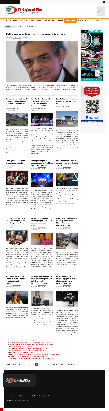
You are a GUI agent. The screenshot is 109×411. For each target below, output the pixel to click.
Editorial (14, 20)
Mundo (60, 20)
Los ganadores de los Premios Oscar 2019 (20, 346)
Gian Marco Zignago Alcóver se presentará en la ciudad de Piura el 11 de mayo (30, 342)
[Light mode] (104, 2)
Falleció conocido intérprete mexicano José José (35, 34)
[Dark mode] (107, 2)
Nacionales (49, 20)
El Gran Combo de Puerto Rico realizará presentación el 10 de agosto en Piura (17, 220)
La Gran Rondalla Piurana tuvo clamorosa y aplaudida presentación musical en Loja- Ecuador (34, 354)
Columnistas (97, 20)
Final (62, 364)
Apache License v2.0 (44, 398)
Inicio (6, 21)
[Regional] (24, 10)
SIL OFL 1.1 (25, 400)
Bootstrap (8, 398)
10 (48, 364)
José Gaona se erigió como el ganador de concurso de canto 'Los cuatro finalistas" (31, 358)
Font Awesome (9, 400)
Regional (36, 395)
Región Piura (36, 20)
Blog (35, 2)
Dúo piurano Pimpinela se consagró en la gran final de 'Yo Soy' (67, 163)
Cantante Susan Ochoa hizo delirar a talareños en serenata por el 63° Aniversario (31, 344)
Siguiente (55, 364)
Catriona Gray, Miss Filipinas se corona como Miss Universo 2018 (26, 350)
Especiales (70, 20)
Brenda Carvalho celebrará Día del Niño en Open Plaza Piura (66, 101)
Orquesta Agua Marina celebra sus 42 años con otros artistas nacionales (28, 356)
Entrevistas (30, 26)
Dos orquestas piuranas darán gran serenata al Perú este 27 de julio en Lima (42, 163)
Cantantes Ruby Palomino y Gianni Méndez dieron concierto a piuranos (28, 348)
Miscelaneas (83, 20)
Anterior (16, 364)
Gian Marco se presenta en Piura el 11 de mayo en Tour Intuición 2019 (28, 340)
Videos (25, 2)
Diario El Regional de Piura (10, 2)
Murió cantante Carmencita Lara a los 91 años (21, 352)
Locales (24, 20)
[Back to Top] (1, 409)
